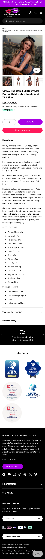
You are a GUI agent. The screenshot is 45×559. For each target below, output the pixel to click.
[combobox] (22, 21)
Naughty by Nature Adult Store (18, 544)
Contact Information (23, 553)
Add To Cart (30, 122)
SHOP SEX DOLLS (12, 466)
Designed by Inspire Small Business (14, 547)
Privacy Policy (7, 551)
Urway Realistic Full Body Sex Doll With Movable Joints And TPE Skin (22, 31)
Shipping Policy (31, 551)
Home (4, 28)
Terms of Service (8, 553)
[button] (36, 12)
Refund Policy (19, 551)
